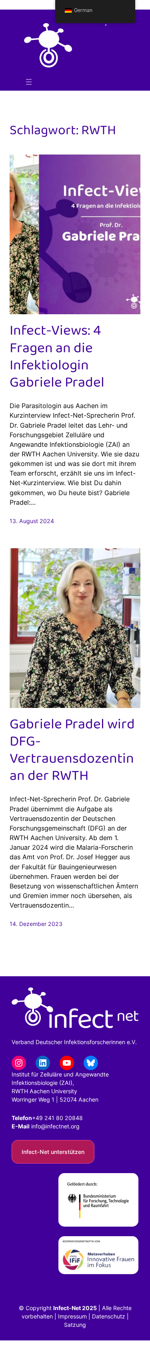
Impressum (72, 1316)
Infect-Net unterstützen (53, 1151)
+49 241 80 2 (50, 1117)
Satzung (75, 1324)
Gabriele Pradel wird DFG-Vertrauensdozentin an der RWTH (72, 750)
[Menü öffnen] (29, 82)
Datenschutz (108, 1316)
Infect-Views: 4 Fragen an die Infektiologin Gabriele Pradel (57, 356)
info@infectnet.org (55, 1126)
